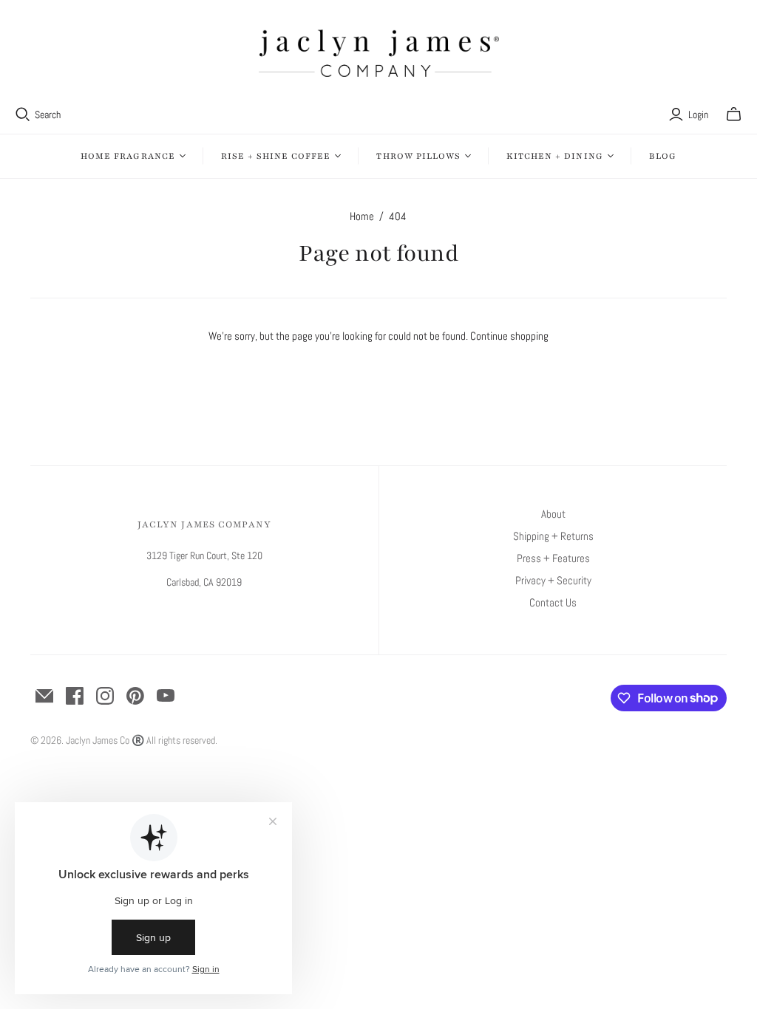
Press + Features (553, 558)
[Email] (44, 696)
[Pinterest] (135, 696)
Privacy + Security (553, 580)
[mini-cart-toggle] (734, 114)
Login (698, 114)
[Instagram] (105, 696)
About (553, 514)
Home (362, 216)
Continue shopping (509, 336)
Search (48, 114)
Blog (662, 156)
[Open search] (23, 114)
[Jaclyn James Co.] (379, 53)
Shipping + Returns (553, 536)
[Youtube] (165, 696)
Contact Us (553, 602)
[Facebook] (75, 696)
